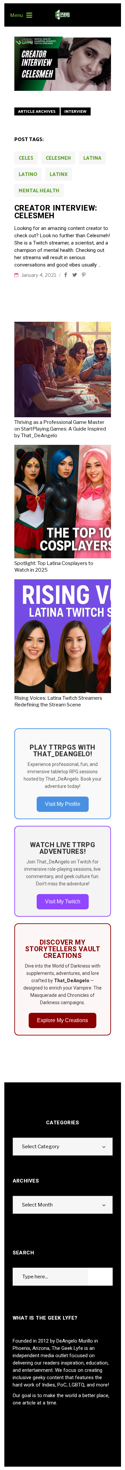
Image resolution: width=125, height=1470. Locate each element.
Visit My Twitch (62, 901)
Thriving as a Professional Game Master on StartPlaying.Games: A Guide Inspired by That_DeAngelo (60, 429)
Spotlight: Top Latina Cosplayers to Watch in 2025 (53, 566)
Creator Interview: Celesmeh (55, 212)
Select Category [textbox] (40, 1147)
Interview (75, 111)
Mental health (39, 191)
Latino (28, 174)
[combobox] (63, 1147)
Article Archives (37, 111)
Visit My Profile (62, 804)
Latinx (59, 174)
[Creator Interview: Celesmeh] (62, 64)
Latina (92, 158)
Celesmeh (58, 158)
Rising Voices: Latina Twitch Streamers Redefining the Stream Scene (58, 701)
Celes (26, 158)
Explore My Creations (62, 1020)
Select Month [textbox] (37, 1205)
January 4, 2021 (39, 275)
